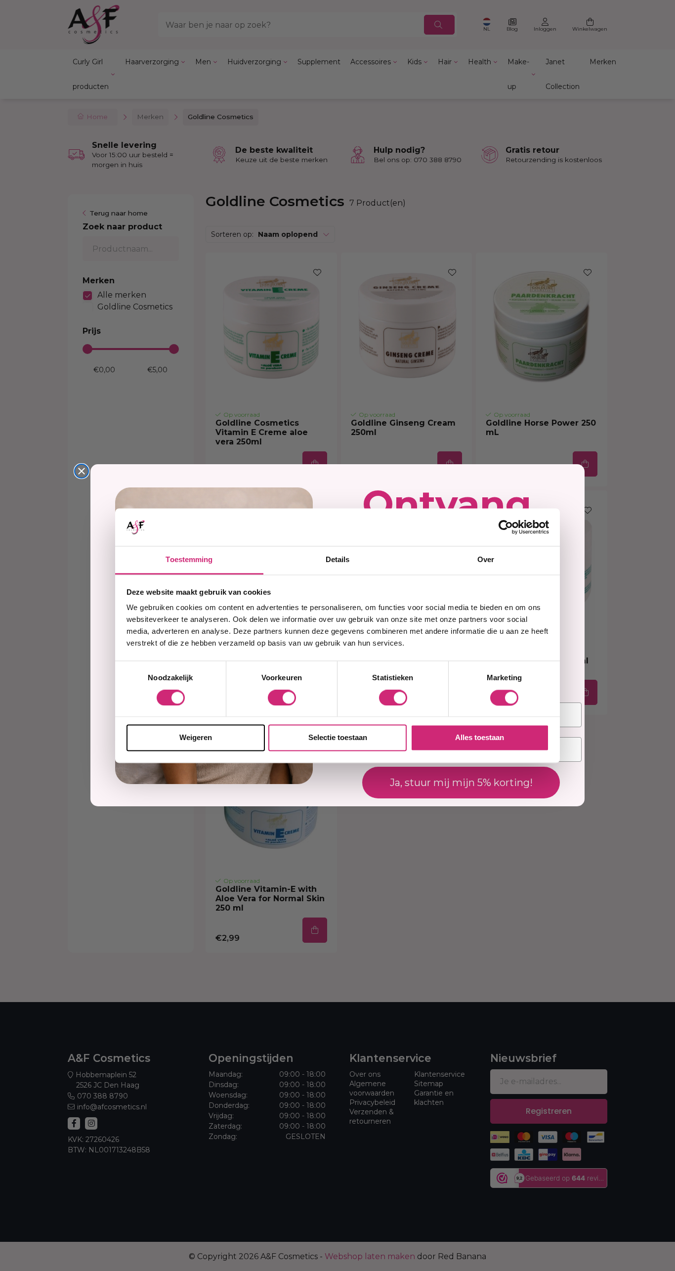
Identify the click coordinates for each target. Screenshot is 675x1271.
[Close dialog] (81, 471)
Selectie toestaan (337, 738)
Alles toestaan (479, 738)
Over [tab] (485, 560)
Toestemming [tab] (189, 560)
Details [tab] (338, 560)
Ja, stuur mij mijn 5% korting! (461, 783)
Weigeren (195, 738)
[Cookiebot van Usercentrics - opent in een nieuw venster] (506, 527)
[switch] (282, 697)
